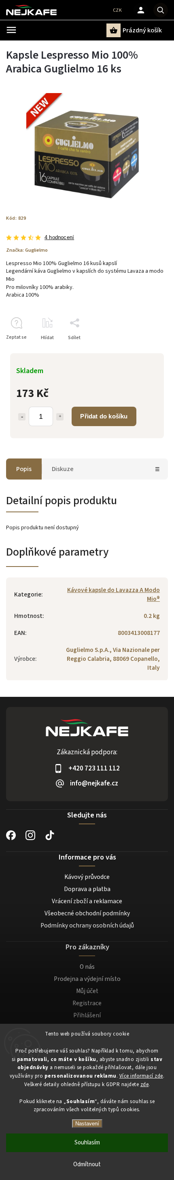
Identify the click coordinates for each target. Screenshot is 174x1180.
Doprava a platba (87, 889)
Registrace (87, 1003)
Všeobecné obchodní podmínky (87, 913)
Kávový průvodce (87, 876)
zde (144, 1084)
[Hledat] (160, 10)
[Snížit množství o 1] (21, 416)
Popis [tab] (24, 469)
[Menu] (11, 30)
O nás (87, 966)
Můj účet (87, 991)
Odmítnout (87, 1164)
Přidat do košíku (103, 416)
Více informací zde (141, 1076)
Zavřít (143, 351)
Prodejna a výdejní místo (87, 978)
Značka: (27, 250)
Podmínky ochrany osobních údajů (87, 925)
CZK (117, 10)
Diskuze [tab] (63, 469)
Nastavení (87, 1124)
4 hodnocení (59, 237)
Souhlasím (87, 1142)
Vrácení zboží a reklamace (87, 901)
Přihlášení (87, 1015)
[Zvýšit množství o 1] (60, 416)
